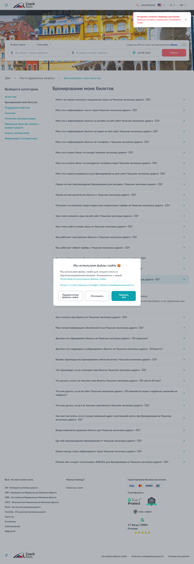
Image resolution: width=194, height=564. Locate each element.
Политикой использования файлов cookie (83, 278)
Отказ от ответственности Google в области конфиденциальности (97, 284)
